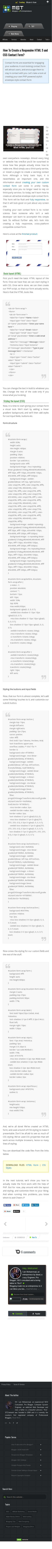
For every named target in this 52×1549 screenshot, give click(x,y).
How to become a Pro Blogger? (26, 1445)
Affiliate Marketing (18, 1512)
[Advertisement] (26, 106)
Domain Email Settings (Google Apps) (26, 1470)
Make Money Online (13, 1517)
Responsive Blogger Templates (26, 1455)
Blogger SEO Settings (26, 1460)
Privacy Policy (6, 1384)
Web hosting (27, 1517)
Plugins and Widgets (13, 1527)
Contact (39, 39)
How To (34, 1237)
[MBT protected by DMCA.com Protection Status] (22, 1540)
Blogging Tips (10, 1522)
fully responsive (37, 199)
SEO (32, 26)
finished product (29, 234)
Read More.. (16, 1418)
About (31, 39)
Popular (37, 1313)
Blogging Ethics (28, 1527)
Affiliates (5, 39)
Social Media (32, 1512)
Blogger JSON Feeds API (26, 1450)
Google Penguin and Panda (26, 1465)
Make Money (15, 33)
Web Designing (24, 1522)
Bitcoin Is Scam (31, 2)
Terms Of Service (19, 1384)
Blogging (14, 26)
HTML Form (32, 1165)
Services (14, 39)
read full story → (33, 1289)
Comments (19, 1313)
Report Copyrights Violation (26, 1475)
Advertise (23, 39)
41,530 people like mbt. (36, 1299)
